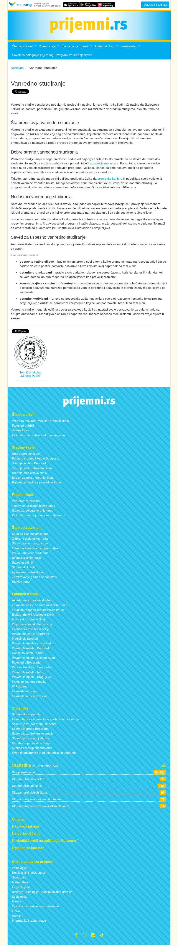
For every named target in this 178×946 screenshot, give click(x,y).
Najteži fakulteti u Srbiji (27, 653)
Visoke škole (20, 430)
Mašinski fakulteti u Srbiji (29, 619)
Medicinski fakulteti (25, 638)
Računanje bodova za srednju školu (36, 482)
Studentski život (106, 47)
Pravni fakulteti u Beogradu (30, 633)
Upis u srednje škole (26, 453)
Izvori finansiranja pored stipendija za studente (44, 752)
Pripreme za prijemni (26, 501)
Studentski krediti (23, 567)
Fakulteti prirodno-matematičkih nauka (38, 609)
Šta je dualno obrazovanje (30, 543)
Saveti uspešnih (23, 562)
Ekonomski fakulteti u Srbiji (30, 629)
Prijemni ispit (49, 47)
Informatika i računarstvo (29, 920)
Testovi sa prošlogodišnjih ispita (33, 505)
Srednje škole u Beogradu (30, 463)
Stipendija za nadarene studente (34, 724)
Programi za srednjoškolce (74, 55)
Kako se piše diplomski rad (30, 533)
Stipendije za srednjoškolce (30, 738)
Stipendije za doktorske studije (33, 733)
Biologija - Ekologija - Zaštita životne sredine (42, 891)
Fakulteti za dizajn (24, 691)
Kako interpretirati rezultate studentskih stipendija (45, 719)
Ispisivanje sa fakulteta (27, 572)
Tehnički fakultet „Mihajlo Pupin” (30, 374)
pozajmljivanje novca (104, 163)
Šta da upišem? (25, 47)
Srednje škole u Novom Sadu (32, 468)
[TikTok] (104, 936)
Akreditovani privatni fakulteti (31, 600)
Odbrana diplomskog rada (30, 538)
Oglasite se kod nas (155, 4)
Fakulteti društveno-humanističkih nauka (39, 605)
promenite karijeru (109, 178)
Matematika (20, 882)
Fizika (16, 911)
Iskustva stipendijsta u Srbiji (31, 743)
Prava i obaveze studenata (30, 553)
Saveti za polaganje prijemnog (33, 55)
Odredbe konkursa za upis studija (35, 548)
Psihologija (19, 868)
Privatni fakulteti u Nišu (27, 672)
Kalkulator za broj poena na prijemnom (38, 515)
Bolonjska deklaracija (26, 557)
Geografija (19, 877)
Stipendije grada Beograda (30, 728)
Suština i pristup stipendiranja (32, 748)
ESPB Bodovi (21, 581)
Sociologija (19, 896)
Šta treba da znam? (77, 47)
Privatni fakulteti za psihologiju (32, 643)
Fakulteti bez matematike (29, 681)
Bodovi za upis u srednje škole (33, 477)
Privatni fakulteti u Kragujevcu (32, 677)
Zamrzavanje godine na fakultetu (34, 577)
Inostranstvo (131, 47)
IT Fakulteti (19, 686)
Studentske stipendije (26, 714)
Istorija (16, 901)
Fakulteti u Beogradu (26, 662)
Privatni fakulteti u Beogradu (31, 648)
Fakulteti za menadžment (29, 696)
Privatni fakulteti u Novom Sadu (33, 657)
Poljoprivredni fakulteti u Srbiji (32, 624)
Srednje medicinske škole (29, 472)
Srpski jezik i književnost (28, 872)
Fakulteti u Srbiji (23, 425)
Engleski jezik (21, 887)
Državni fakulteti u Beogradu (31, 667)
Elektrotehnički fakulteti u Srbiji (33, 614)
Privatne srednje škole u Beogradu (35, 458)
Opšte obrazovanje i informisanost (35, 906)
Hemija (16, 915)
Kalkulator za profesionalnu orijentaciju (38, 435)
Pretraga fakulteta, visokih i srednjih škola (40, 420)
